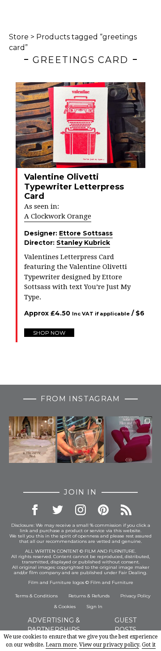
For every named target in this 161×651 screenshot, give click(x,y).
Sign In (94, 606)
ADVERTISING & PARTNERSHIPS (53, 625)
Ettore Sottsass (86, 233)
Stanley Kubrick (83, 243)
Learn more (61, 645)
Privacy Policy (135, 596)
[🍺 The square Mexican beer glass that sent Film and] (80, 439)
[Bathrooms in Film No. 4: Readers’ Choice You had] (32, 439)
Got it (149, 645)
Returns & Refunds (89, 596)
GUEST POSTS (125, 625)
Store (19, 37)
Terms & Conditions (36, 596)
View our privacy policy (109, 645)
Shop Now (49, 332)
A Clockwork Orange (57, 216)
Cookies (67, 606)
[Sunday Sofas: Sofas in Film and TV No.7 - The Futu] (129, 439)
